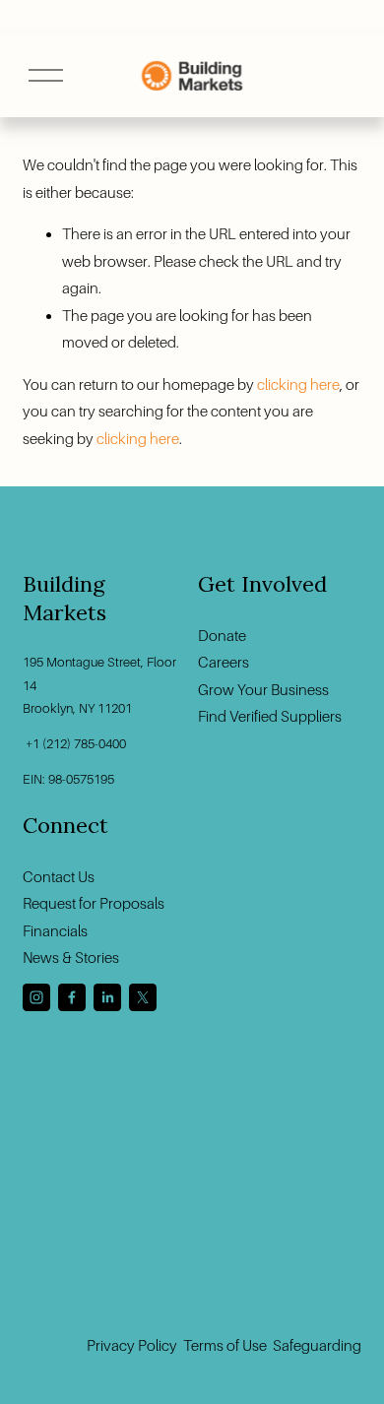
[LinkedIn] (107, 997)
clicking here (298, 384)
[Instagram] (36, 997)
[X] (143, 997)
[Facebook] (72, 997)
